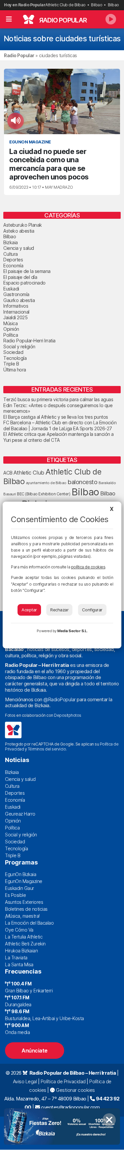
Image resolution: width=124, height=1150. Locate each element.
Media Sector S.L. (72, 631)
